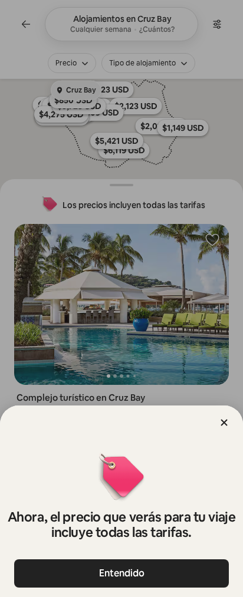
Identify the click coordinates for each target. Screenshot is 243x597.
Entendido (122, 573)
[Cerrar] (224, 422)
